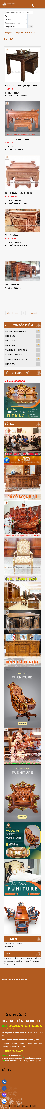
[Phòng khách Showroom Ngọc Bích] (22, 441)
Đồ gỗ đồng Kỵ (9, 958)
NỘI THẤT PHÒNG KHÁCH (15, 331)
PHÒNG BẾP (10, 345)
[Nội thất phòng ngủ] (22, 877)
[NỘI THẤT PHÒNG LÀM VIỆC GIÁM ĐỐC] (22, 478)
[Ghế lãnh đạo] (22, 560)
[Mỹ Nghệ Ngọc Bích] (8, 4)
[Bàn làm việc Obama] (22, 638)
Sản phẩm (19, 33)
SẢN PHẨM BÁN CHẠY (14, 355)
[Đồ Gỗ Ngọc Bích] (22, 519)
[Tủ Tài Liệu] (22, 596)
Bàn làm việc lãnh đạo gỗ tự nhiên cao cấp (18, 961)
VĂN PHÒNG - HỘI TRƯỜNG (16, 350)
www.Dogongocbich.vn (33, 1058)
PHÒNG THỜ (30, 33)
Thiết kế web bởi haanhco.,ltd (22, 1106)
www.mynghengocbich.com (12, 1058)
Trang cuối (33, 313)
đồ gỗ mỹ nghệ (20, 958)
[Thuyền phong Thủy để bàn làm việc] (22, 746)
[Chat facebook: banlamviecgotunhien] (4, 1094)
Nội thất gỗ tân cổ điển (32, 958)
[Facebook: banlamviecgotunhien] (4, 1088)
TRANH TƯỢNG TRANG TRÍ (16, 359)
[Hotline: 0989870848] (4, 1081)
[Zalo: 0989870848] (4, 1101)
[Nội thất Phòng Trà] (22, 915)
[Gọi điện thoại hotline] (33, 6)
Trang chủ (8, 33)
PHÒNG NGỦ (10, 336)
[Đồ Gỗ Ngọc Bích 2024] (22, 840)
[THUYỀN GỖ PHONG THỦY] (22, 793)
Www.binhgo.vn (15, 1055)
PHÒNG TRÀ (10, 364)
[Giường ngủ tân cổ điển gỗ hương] (22, 697)
